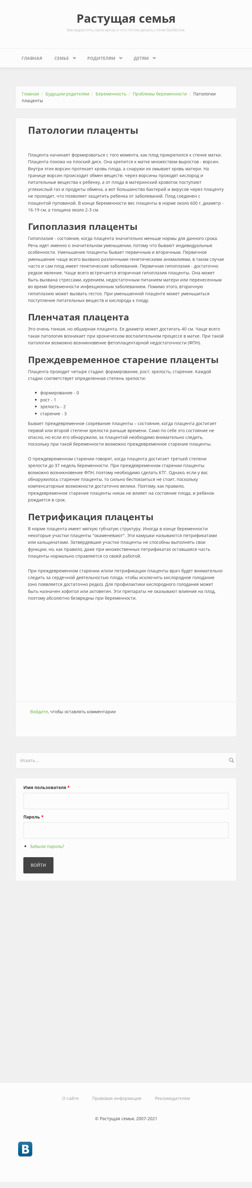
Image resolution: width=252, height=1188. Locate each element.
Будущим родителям (67, 94)
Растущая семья (126, 18)
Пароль (33, 817)
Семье (58, 56)
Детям (138, 56)
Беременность (111, 94)
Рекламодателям (172, 1098)
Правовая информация (116, 1098)
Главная (32, 58)
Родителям (98, 56)
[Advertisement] (126, 652)
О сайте (70, 1098)
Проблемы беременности (160, 94)
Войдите (39, 711)
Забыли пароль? (47, 846)
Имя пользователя (46, 787)
